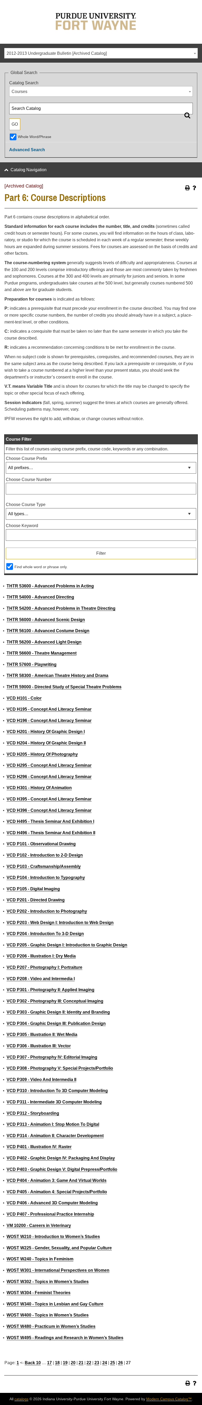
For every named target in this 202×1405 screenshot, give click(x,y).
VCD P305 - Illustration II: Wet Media (42, 1034)
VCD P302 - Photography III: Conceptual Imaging (55, 1001)
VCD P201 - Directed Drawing (36, 900)
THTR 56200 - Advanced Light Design (44, 642)
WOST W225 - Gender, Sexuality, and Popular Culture (59, 1248)
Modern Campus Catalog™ (169, 1399)
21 (81, 1362)
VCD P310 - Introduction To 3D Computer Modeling (57, 1090)
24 (104, 1362)
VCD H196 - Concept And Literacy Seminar (49, 720)
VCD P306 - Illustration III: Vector (39, 1046)
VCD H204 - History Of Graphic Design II (46, 743)
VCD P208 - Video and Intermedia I (41, 978)
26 (120, 1362)
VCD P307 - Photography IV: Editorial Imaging (52, 1057)
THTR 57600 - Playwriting (32, 664)
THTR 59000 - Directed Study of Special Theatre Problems (64, 687)
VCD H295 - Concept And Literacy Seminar (49, 765)
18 (57, 1362)
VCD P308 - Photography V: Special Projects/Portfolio (60, 1068)
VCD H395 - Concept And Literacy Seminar (49, 799)
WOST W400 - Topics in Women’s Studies (48, 1315)
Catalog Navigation (29, 170)
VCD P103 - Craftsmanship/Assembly (44, 866)
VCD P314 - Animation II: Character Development (55, 1135)
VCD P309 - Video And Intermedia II (41, 1079)
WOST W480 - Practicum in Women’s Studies (51, 1326)
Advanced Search (27, 150)
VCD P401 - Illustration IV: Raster (39, 1146)
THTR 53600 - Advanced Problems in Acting (50, 586)
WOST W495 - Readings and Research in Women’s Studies (65, 1337)
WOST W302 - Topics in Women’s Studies (48, 1281)
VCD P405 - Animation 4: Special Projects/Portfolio (57, 1192)
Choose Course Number (28, 479)
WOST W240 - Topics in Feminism (40, 1259)
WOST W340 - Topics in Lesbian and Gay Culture (55, 1304)
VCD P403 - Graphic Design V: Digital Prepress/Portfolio (62, 1169)
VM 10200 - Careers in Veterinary (39, 1225)
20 (73, 1362)
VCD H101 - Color (24, 698)
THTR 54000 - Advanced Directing (40, 597)
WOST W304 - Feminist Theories (38, 1292)
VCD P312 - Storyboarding (33, 1113)
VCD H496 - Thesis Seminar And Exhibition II (51, 833)
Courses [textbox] (19, 91)
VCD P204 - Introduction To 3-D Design (45, 933)
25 (112, 1362)
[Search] (187, 115)
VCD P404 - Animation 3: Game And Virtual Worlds (57, 1180)
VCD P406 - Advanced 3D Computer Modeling (52, 1203)
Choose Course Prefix (26, 458)
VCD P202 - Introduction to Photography (47, 911)
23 (96, 1362)
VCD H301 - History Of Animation (39, 787)
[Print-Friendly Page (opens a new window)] (187, 188)
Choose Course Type (26, 504)
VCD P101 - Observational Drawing (41, 844)
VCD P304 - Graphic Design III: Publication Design (56, 1023)
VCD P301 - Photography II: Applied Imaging (50, 990)
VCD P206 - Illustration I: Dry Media (41, 956)
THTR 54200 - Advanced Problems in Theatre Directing (61, 608)
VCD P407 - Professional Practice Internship (50, 1214)
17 (49, 1362)
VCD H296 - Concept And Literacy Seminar (49, 776)
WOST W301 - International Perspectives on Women (58, 1270)
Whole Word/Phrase (34, 137)
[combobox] (101, 53)
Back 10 (33, 1362)
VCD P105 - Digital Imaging (33, 889)
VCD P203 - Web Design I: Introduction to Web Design (60, 922)
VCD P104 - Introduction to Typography (46, 877)
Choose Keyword (22, 525)
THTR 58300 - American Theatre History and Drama (57, 675)
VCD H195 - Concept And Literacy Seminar (49, 709)
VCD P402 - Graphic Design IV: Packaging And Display (61, 1158)
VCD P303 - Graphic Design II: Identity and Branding (58, 1012)
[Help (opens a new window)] (194, 188)
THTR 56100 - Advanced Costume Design (48, 630)
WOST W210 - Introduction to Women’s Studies (53, 1236)
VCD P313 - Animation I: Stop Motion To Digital (53, 1124)
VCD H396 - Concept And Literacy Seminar (49, 810)
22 (89, 1362)
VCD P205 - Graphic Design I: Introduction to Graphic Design (67, 945)
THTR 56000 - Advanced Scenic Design (46, 619)
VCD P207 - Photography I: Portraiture (44, 967)
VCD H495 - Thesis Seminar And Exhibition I (50, 821)
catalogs (21, 1399)
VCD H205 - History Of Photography (42, 754)
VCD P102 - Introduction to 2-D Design (45, 855)
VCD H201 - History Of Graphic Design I (46, 731)
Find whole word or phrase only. (41, 567)
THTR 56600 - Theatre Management (42, 653)
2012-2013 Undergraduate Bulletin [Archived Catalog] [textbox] (57, 53)
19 (65, 1362)
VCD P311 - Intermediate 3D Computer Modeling (54, 1102)
